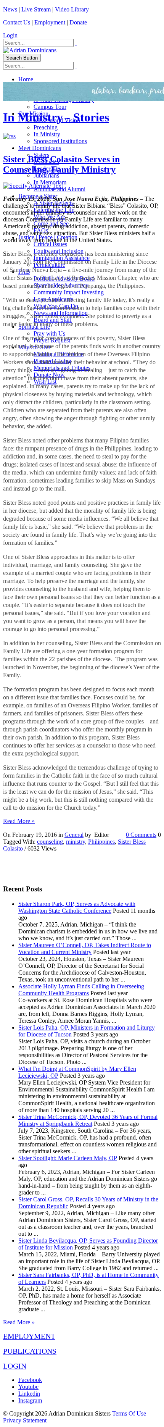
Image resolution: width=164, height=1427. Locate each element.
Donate (78, 22)
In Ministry (47, 134)
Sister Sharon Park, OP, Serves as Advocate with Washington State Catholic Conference (76, 907)
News (10, 9)
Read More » (19, 821)
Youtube (28, 1386)
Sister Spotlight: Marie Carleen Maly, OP (67, 1158)
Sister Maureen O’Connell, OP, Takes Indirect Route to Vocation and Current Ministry (84, 948)
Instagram (30, 1400)
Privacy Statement (25, 1420)
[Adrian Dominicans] (29, 50)
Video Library (72, 9)
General (74, 834)
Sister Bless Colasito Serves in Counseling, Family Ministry (61, 164)
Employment (49, 22)
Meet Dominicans (39, 148)
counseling (50, 841)
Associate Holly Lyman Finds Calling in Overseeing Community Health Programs (81, 989)
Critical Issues (50, 244)
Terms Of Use (129, 1413)
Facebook (30, 1380)
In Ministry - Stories (56, 117)
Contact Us (16, 22)
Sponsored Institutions (60, 141)
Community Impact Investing (69, 292)
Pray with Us (49, 333)
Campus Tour (50, 106)
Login (10, 35)
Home (25, 79)
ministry (75, 841)
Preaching (46, 127)
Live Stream (36, 9)
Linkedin (29, 1393)
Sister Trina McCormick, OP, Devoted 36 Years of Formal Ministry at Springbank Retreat (88, 1120)
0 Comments (141, 834)
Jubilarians (46, 175)
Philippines (101, 841)
